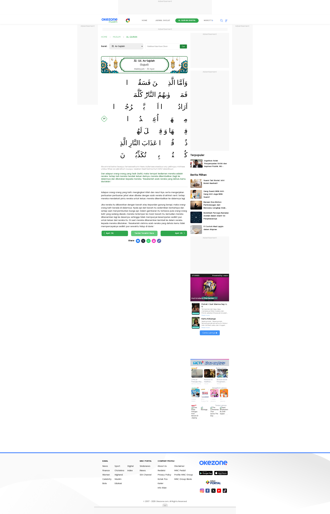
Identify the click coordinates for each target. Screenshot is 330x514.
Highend (119, 475)
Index (130, 471)
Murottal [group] (209, 20)
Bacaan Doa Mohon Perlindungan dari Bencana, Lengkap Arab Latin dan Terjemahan (214, 205)
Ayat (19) (110, 233)
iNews (143, 471)
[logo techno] (109, 20)
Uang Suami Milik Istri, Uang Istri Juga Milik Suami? (214, 194)
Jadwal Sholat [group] (162, 20)
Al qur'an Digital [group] (187, 20)
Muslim (118, 479)
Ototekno (119, 471)
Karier (160, 483)
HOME (104, 36)
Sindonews (145, 466)
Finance (106, 471)
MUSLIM (117, 36)
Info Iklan (162, 488)
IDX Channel (145, 475)
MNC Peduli (179, 471)
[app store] (221, 472)
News (105, 466)
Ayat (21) (179, 233)
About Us (162, 466)
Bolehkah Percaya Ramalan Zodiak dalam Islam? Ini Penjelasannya (216, 216)
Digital (130, 466)
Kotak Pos (163, 479)
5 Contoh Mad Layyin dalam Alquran (213, 228)
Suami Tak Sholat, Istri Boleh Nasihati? (214, 182)
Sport (117, 466)
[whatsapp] (148, 241)
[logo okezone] (213, 463)
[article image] (196, 163)
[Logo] (128, 20)
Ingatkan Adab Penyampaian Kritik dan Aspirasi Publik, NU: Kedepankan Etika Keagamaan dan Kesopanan (215, 164)
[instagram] (202, 490)
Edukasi (118, 483)
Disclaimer (179, 466)
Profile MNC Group (183, 475)
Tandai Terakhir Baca (144, 233)
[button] (212, 20)
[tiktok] (225, 490)
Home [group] (144, 20)
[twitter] (213, 490)
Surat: (104, 46)
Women (106, 475)
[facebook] (207, 490)
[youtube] (219, 490)
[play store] (206, 472)
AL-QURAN (131, 36)
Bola (104, 483)
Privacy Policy (164, 475)
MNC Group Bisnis (183, 479)
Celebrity (107, 479)
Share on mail (154, 241)
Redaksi (161, 471)
